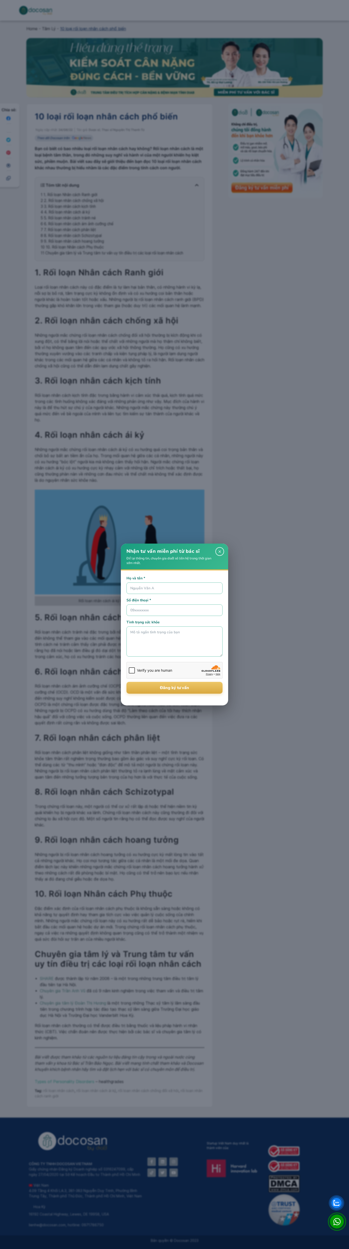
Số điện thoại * (138, 600)
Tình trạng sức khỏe (143, 622)
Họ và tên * (135, 578)
